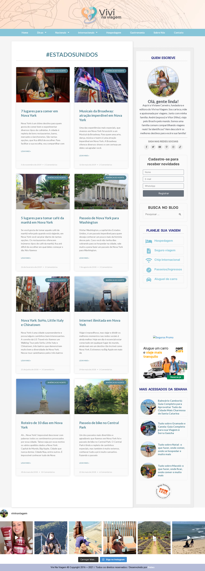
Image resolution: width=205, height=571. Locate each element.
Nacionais (60, 32)
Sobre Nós (159, 32)
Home (25, 32)
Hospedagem (113, 32)
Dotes (151, 567)
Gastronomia (137, 32)
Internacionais (86, 32)
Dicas (40, 32)
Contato (178, 32)
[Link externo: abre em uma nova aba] (163, 337)
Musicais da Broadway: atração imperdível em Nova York (100, 115)
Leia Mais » (26, 151)
